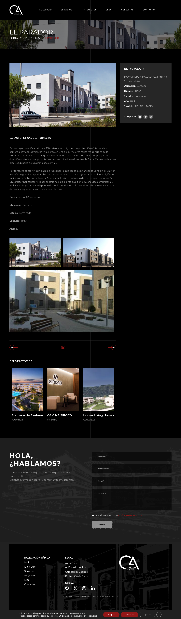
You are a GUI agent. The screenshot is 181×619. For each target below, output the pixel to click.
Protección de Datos (76, 576)
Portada (15, 38)
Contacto (149, 10)
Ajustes (147, 614)
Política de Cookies (75, 567)
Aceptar (111, 614)
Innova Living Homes (98, 415)
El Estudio (45, 10)
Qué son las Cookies (76, 572)
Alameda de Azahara (27, 415)
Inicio (27, 562)
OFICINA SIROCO (59, 415)
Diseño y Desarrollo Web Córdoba (105, 596)
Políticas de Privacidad (130, 515)
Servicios (66, 10)
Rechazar (129, 614)
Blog (109, 10)
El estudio (30, 566)
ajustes (93, 616)
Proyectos (90, 10)
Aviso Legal (71, 563)
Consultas (127, 10)
